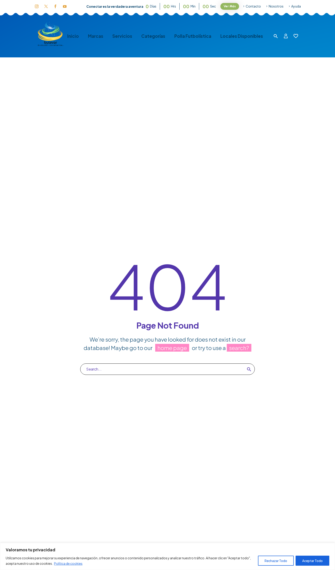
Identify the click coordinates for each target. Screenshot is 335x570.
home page (172, 347)
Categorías (153, 36)
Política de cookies (68, 563)
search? (239, 347)
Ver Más (230, 6)
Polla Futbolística (192, 36)
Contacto (253, 6)
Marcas (95, 36)
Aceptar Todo (312, 561)
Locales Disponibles (241, 36)
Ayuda (296, 6)
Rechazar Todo (276, 561)
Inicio (73, 36)
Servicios (122, 36)
